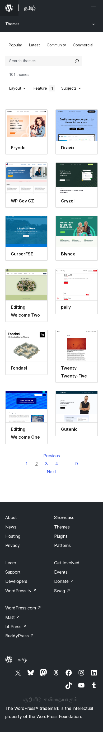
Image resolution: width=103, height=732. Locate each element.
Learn (10, 562)
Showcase (64, 517)
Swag (62, 590)
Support (13, 572)
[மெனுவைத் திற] (94, 8)
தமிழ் (22, 659)
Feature (43, 88)
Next (51, 471)
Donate (64, 581)
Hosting (12, 536)
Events (61, 572)
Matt (12, 617)
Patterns (62, 545)
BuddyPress (19, 635)
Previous (51, 455)
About (11, 517)
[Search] (77, 61)
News (10, 527)
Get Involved (66, 562)
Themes (12, 24)
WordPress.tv (21, 590)
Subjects (69, 88)
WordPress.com (23, 607)
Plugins (61, 536)
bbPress (16, 626)
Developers (16, 581)
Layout (15, 88)
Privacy (12, 545)
